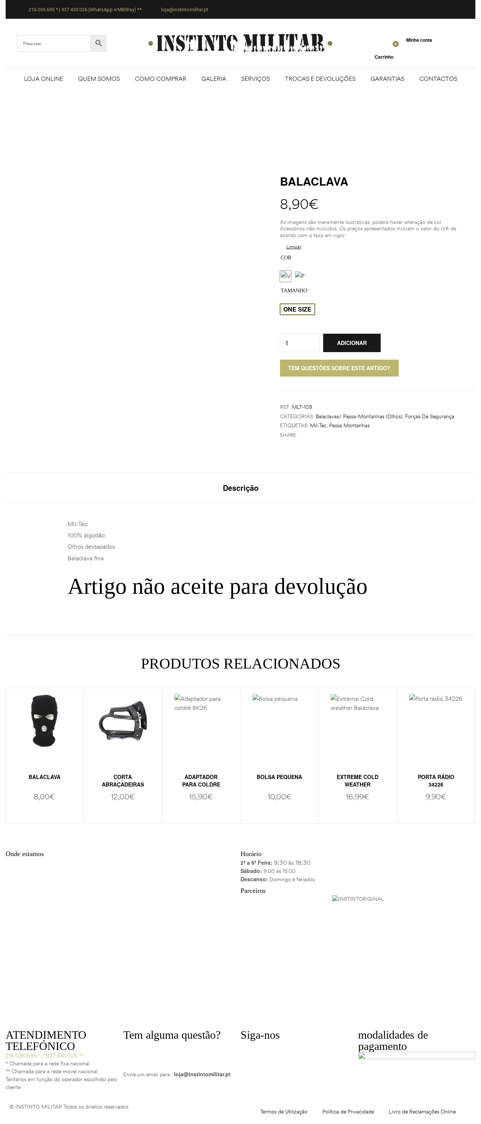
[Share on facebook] (302, 435)
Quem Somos (99, 78)
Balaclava (45, 777)
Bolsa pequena (279, 777)
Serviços (255, 78)
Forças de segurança (429, 416)
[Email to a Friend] (326, 435)
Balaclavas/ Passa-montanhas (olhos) (359, 416)
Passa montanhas (349, 425)
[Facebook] (249, 1050)
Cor (286, 257)
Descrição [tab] (241, 488)
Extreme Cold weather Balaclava (357, 784)
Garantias (387, 78)
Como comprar (160, 78)
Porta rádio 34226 (436, 780)
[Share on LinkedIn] (318, 435)
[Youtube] (290, 1050)
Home (202, 117)
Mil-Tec (318, 425)
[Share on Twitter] (310, 435)
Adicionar (352, 342)
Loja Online (43, 78)
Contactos (438, 78)
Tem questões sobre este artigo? (339, 368)
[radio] (285, 276)
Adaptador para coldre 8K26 (201, 784)
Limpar (293, 247)
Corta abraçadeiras (123, 780)
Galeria (213, 78)
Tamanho (294, 290)
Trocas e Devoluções (320, 78)
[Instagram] (270, 1050)
